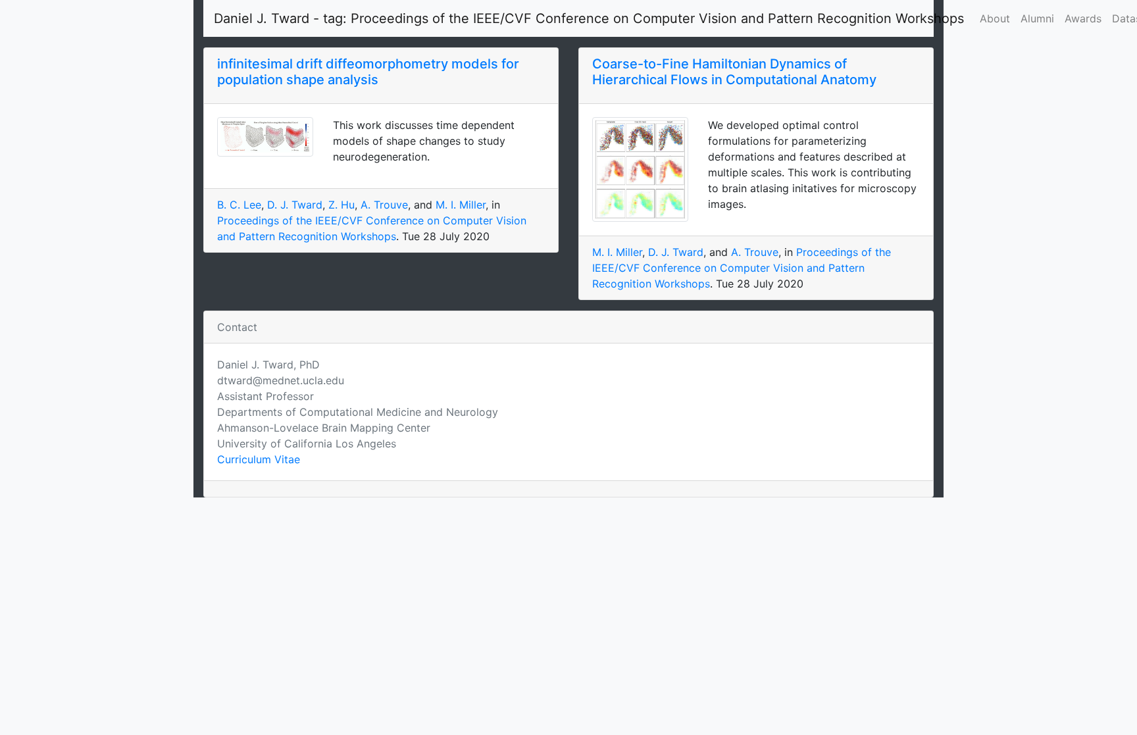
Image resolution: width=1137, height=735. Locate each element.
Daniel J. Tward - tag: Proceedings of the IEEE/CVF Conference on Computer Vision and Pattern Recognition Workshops (589, 18)
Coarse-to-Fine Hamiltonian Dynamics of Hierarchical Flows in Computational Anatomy (734, 72)
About (995, 18)
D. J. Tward (294, 204)
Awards (1083, 18)
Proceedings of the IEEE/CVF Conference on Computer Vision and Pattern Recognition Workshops (741, 267)
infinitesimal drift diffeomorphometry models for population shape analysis (368, 72)
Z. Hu (341, 204)
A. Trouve (384, 204)
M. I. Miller (461, 204)
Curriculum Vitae (258, 459)
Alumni (1037, 18)
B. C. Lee (239, 204)
